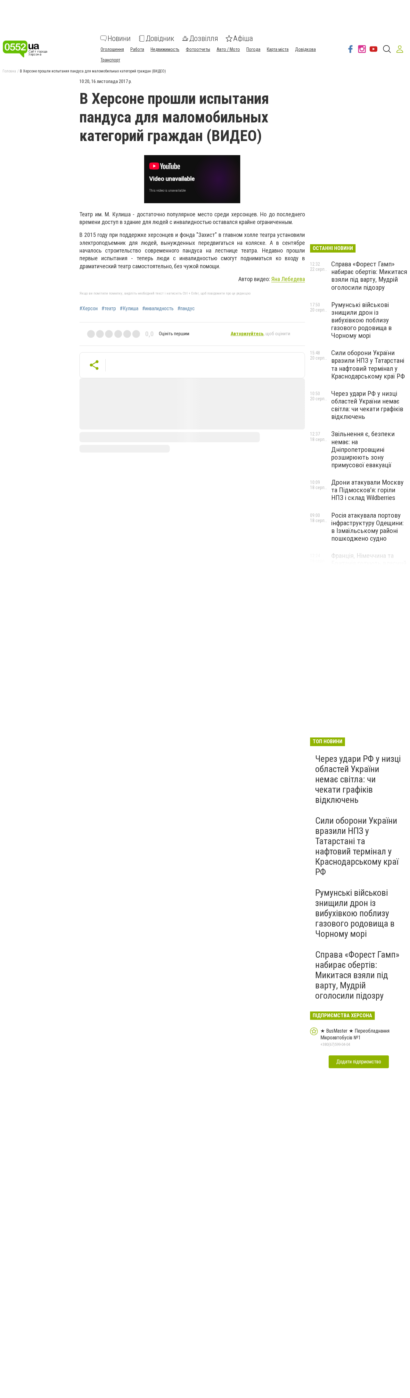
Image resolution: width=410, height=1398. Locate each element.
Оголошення (112, 49)
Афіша (243, 38)
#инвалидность (158, 309)
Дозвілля (203, 38)
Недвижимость (165, 49)
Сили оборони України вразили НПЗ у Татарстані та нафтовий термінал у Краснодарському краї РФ (368, 364)
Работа (137, 49)
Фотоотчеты (198, 49)
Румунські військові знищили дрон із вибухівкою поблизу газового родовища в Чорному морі (361, 320)
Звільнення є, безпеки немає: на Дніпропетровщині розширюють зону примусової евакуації (363, 449)
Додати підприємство (358, 1062)
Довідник (160, 38)
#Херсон (88, 309)
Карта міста (278, 49)
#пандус (186, 309)
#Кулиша (129, 309)
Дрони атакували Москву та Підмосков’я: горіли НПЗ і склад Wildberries (367, 490)
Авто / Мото (228, 49)
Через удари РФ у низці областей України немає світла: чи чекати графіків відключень (367, 405)
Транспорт (110, 59)
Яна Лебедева (288, 279)
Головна (9, 71)
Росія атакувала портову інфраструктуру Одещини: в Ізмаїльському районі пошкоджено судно (367, 527)
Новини (119, 38)
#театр (109, 309)
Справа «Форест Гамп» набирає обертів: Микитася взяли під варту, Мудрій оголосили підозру (369, 275)
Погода (253, 49)
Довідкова (305, 49)
